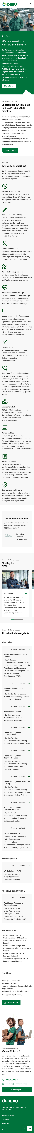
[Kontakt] (29, 1128)
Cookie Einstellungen (8, 1115)
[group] (15, 593)
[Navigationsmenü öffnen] (30, 4)
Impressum (5, 1119)
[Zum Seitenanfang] (24, 1128)
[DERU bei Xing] (3, 1129)
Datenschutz (6, 1123)
